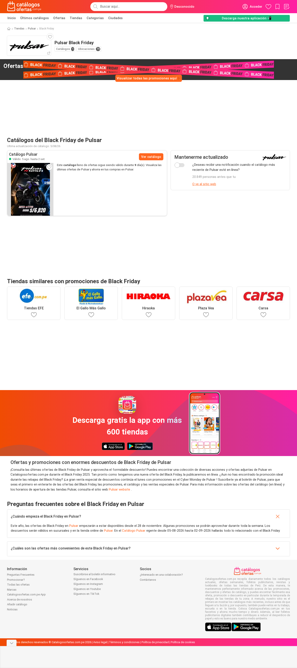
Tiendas (76, 18)
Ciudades (115, 18)
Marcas (11, 589)
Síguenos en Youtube (87, 589)
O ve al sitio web (204, 184)
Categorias (95, 18)
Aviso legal (100, 642)
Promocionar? (16, 579)
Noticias (12, 609)
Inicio (11, 18)
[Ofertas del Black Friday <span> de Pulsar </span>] (84, 66)
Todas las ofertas (18, 584)
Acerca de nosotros (19, 599)
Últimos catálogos (34, 18)
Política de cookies (183, 642)
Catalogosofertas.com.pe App (26, 594)
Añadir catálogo (17, 604)
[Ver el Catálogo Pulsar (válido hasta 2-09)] (30, 189)
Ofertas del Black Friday (42, 66)
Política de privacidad (155, 642)
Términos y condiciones (124, 642)
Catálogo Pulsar (133, 531)
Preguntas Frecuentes (21, 574)
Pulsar (32, 28)
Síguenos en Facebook (88, 579)
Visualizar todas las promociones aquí (147, 78)
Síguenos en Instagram (88, 584)
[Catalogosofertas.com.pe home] (24, 6)
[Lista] (286, 6)
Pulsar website (120, 489)
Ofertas (59, 18)
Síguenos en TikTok (86, 593)
